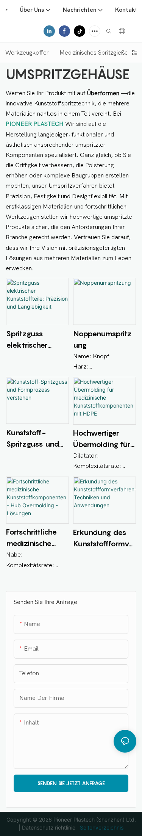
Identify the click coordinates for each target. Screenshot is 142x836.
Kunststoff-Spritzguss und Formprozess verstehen (32, 439)
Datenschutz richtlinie (49, 827)
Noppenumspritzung (102, 339)
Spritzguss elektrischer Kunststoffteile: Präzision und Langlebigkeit (32, 340)
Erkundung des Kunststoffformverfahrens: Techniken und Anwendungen (104, 538)
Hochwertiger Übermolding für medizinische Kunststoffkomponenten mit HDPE (103, 439)
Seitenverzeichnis (100, 827)
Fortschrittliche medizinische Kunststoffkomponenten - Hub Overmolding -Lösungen (36, 538)
